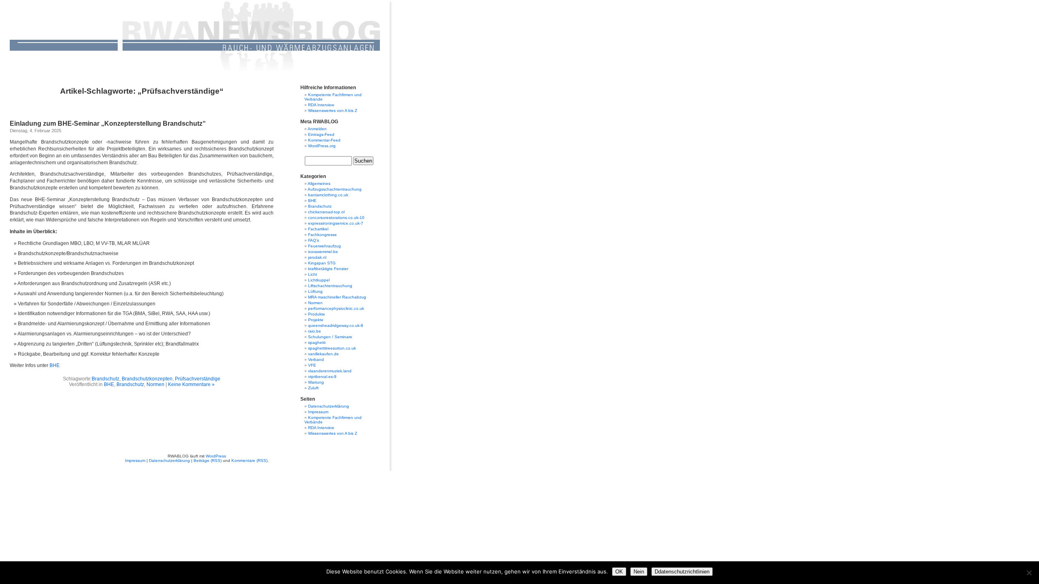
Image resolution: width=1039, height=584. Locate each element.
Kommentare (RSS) (249, 460)
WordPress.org (322, 146)
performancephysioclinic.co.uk (336, 308)
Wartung (316, 382)
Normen (155, 384)
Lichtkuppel (319, 280)
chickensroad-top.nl (326, 212)
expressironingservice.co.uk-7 (335, 223)
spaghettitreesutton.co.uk (332, 348)
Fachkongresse (322, 234)
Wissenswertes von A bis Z (332, 110)
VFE (312, 365)
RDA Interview (321, 105)
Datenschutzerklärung (328, 406)
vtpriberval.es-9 (322, 376)
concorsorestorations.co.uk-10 (336, 217)
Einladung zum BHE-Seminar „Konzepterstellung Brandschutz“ (108, 123)
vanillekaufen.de (323, 354)
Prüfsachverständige (197, 379)
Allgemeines (319, 183)
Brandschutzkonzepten (147, 379)
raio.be (314, 331)
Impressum (318, 412)
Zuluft (313, 388)
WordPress (216, 456)
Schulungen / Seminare (330, 337)
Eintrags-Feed (321, 134)
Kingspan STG (322, 263)
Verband (316, 359)
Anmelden (317, 129)
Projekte (315, 320)
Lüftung (315, 291)
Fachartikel (318, 229)
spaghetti (316, 342)
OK (619, 572)
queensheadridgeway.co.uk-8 (335, 325)
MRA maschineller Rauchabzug (337, 297)
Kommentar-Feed (324, 140)
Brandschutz (105, 379)
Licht (312, 274)
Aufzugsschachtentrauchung (335, 189)
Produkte (316, 314)
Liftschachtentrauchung (330, 285)
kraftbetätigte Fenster (328, 268)
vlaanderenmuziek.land (329, 371)
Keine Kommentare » (191, 384)
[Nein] (1029, 573)
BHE (55, 365)
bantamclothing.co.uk (328, 195)
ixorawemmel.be (323, 251)
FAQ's (313, 240)
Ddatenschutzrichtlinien (682, 572)
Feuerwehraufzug (324, 246)
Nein (639, 572)
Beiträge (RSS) (208, 460)
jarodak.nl (317, 257)
